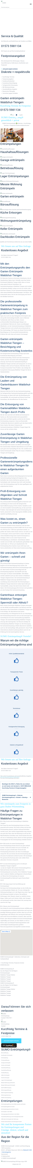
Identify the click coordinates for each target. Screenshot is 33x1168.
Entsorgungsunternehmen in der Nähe (10, 1114)
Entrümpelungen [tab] (5, 973)
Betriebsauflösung (11, 168)
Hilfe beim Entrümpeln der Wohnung (9, 1119)
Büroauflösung (9, 204)
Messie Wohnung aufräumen (8, 1082)
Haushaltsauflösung (6, 1070)
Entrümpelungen (10, 144)
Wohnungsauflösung (6, 1090)
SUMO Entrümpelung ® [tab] (7, 969)
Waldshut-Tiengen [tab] (5, 977)
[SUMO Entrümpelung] (5, 4)
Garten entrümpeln (12, 196)
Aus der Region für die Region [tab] (8, 971)
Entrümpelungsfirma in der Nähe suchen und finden (13, 1104)
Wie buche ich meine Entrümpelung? (13, 843)
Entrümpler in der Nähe (6, 1111)
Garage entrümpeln (12, 160)
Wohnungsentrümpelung (15, 220)
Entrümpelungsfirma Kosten (8, 1106)
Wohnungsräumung (6, 1095)
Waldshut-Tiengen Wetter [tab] (7, 975)
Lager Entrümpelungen (14, 176)
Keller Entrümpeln (11, 228)
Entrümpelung (4, 1057)
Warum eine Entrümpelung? (11, 906)
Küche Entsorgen (11, 212)
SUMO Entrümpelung (6, 1097)
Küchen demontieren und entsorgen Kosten (11, 1121)
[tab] (16, 822)
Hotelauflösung (5, 1072)
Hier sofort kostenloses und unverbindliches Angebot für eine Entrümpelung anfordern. (15, 777)
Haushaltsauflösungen (14, 152)
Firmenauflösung (5, 1060)
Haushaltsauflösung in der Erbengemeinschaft (12, 1116)
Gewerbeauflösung (5, 1067)
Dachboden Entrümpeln (15, 237)
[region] (16, 25)
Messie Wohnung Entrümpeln (8, 1085)
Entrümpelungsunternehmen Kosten (9, 1109)
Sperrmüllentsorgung (6, 1087)
